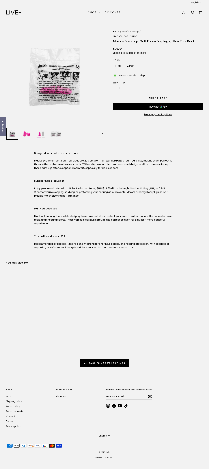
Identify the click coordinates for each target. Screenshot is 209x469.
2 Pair (130, 66)
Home (116, 31)
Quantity (119, 82)
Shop (93, 12)
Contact (10, 416)
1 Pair (118, 66)
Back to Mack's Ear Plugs (106, 363)
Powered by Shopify (104, 457)
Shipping (117, 52)
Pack (116, 59)
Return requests (14, 411)
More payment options (158, 114)
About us (61, 396)
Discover (113, 12)
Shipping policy (14, 401)
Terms (9, 421)
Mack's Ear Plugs (130, 31)
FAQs (8, 396)
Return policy (13, 406)
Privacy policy (13, 426)
